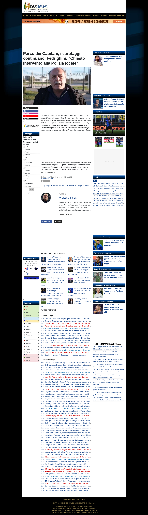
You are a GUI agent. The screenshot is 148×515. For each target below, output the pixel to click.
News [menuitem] (52, 16)
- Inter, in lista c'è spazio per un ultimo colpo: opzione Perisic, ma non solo (72, 328)
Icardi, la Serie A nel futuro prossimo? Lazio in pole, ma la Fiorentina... (70, 370)
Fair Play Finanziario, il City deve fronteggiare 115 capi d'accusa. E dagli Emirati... (74, 384)
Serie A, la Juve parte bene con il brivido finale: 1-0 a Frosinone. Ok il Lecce (72, 404)
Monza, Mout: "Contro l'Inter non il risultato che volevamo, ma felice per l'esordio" (73, 375)
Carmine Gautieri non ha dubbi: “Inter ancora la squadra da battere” (69, 447)
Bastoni (27, 154)
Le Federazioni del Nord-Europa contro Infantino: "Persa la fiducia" (82, 280)
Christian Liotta (47, 179)
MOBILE (89, 503)
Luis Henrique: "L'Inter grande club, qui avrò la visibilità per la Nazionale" (71, 459)
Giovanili (97, 269)
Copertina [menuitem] (60, 16)
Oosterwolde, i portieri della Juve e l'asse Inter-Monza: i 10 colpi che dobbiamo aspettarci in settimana (108, 382)
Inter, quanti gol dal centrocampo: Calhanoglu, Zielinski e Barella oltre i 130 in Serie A (75, 421)
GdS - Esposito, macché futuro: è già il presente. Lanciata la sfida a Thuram (115, 191)
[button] (31, 189)
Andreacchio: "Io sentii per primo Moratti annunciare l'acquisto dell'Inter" (70, 454)
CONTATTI (82, 503)
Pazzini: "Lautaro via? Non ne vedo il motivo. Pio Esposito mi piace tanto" (71, 466)
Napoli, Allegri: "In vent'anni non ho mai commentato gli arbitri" (67, 394)
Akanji (27, 152)
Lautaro (27, 170)
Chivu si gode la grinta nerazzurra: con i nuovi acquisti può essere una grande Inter (74, 372)
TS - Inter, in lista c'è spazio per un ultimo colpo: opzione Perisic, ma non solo (115, 198)
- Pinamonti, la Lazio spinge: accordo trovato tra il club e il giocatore (71, 423)
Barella (27, 160)
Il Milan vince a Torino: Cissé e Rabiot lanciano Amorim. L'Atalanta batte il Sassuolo (75, 379)
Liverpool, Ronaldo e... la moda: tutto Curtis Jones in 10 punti (82, 301)
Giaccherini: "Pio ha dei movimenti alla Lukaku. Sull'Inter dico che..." (69, 389)
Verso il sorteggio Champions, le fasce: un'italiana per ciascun (68, 440)
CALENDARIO (73, 503)
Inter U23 (97, 301)
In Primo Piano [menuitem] (35, 16)
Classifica (27, 303)
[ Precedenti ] (31, 274)
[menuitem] (123, 16)
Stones (27, 181)
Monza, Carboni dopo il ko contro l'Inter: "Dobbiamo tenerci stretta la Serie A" (72, 396)
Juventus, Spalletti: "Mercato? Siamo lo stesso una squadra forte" (68, 382)
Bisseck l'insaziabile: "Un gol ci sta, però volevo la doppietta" (66, 483)
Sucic (26, 178)
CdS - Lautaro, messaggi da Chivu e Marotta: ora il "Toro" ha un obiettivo (114, 195)
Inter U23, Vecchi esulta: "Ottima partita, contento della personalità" (69, 377)
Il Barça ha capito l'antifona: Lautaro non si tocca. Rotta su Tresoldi (68, 457)
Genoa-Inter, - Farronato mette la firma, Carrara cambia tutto (70, 416)
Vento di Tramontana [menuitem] (83, 16)
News (48, 177)
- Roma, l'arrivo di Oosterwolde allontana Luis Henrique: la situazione (71, 491)
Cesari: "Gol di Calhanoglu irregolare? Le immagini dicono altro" (68, 323)
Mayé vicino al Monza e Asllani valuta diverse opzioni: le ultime (67, 399)
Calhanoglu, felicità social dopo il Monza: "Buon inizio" (64, 367)
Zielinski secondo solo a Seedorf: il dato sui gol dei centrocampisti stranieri (71, 365)
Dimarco (27, 168)
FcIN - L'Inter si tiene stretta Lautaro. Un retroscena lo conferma (114, 242)
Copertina (97, 96)
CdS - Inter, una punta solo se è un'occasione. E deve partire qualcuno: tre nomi (116, 188)
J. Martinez (28, 147)
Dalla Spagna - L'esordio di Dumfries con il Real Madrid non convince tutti (71, 425)
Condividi (47, 221)
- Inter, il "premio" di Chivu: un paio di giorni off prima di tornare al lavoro (72, 340)
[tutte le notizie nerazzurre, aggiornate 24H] (36, 6)
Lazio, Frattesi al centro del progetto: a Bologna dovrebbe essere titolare (70, 428)
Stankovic (28, 186)
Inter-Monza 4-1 (100, 133)
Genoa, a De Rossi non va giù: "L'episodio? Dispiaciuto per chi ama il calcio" (72, 362)
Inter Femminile (99, 285)
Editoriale (97, 53)
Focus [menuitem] (45, 16)
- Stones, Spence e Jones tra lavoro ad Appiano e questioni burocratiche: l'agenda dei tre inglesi (80, 333)
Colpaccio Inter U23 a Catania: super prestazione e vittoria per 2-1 (68, 408)
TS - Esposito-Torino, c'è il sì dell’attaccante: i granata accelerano (68, 481)
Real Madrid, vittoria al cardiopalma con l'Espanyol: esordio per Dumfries (71, 479)
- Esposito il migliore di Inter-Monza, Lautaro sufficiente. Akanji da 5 (70, 488)
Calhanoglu (28, 162)
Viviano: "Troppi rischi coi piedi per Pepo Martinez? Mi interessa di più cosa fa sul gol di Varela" (79, 319)
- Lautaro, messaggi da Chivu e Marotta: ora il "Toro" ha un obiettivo (71, 343)
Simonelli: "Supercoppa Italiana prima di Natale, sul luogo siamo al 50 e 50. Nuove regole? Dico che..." (81, 338)
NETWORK (56, 503)
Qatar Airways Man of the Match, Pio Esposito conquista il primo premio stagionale (74, 406)
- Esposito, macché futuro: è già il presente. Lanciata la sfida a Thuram (72, 352)
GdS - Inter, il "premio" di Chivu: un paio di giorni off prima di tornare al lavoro (115, 200)
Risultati (31, 193)
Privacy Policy (80, 499)
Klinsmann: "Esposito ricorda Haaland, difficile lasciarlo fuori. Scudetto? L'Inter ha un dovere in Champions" (83, 348)
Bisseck (27, 149)
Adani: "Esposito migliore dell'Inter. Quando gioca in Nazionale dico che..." (71, 326)
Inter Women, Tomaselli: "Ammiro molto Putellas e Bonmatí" (113, 291)
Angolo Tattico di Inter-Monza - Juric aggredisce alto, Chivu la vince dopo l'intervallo (74, 476)
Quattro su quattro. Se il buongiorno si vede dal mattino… (65, 355)
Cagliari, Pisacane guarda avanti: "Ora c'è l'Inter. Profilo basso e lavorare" (71, 391)
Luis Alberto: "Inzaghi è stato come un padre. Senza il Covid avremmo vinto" (72, 435)
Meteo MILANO (31, 278)
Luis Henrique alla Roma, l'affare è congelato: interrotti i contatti (67, 350)
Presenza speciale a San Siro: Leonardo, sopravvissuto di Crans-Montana (71, 462)
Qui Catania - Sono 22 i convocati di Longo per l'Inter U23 (65, 464)
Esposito (27, 173)
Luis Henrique (29, 183)
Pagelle (96, 253)
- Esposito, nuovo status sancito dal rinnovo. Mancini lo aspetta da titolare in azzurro (78, 321)
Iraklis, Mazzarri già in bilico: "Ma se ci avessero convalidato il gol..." (69, 452)
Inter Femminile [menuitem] (115, 16)
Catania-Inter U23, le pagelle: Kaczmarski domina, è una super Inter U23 (71, 401)
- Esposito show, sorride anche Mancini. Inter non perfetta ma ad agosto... (74, 486)
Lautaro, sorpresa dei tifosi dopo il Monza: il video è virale (68, 471)
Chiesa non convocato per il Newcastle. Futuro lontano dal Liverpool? (70, 413)
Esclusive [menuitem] (69, 16)
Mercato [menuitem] (104, 16)
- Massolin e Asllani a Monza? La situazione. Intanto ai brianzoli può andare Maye (75, 331)
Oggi (95, 181)
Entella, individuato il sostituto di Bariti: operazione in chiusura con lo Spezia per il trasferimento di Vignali (106, 354)
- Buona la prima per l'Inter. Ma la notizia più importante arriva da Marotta (76, 474)
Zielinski (27, 165)
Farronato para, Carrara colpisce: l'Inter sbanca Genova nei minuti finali (70, 418)
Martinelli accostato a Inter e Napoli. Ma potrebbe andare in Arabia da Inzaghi (72, 387)
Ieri (99, 181)
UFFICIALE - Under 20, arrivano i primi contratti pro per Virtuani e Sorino (71, 433)
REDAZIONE (64, 503)
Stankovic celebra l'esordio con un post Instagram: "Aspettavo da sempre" (71, 430)
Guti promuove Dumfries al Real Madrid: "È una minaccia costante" (69, 445)
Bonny (27, 176)
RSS (94, 503)
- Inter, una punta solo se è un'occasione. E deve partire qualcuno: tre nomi (73, 345)
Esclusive (97, 237)
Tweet (58, 221)
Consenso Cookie (69, 499)
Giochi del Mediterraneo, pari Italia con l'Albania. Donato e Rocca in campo (71, 437)
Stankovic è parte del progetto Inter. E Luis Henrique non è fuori (68, 450)
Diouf (26, 157)
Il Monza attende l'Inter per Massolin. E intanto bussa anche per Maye (69, 469)
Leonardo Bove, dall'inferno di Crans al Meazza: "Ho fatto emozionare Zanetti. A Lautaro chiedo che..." (81, 335)
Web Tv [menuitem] (96, 16)
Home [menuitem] (25, 16)
